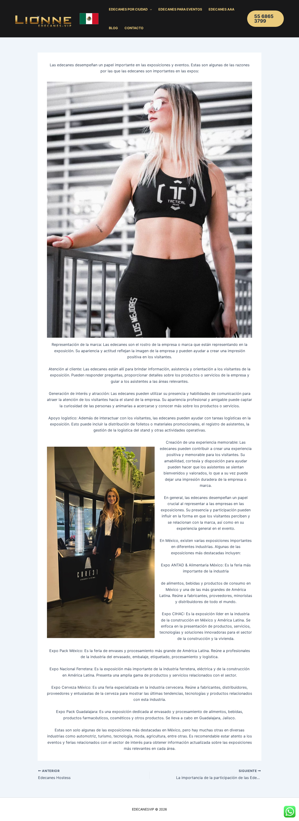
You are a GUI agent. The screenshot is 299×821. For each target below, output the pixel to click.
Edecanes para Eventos (180, 9)
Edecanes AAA (221, 9)
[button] (265, 19)
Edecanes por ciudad (128, 9)
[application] (150, 9)
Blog (113, 28)
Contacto (134, 28)
